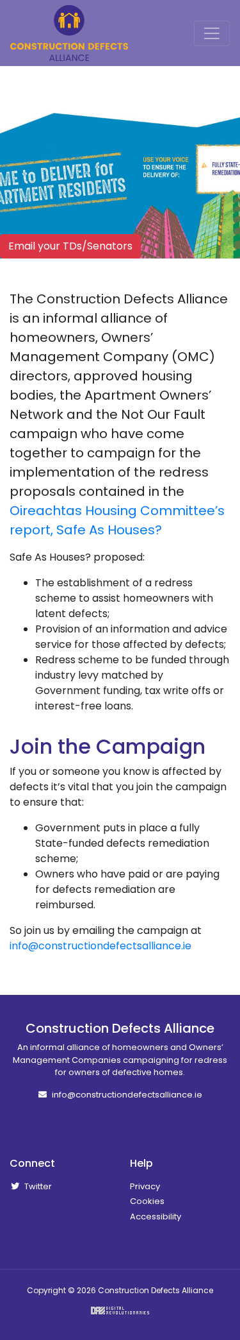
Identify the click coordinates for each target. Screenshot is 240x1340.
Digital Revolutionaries (120, 1310)
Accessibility (155, 1216)
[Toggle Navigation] (212, 33)
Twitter (37, 1186)
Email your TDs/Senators (70, 246)
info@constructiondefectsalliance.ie (100, 945)
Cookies (147, 1201)
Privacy (145, 1186)
